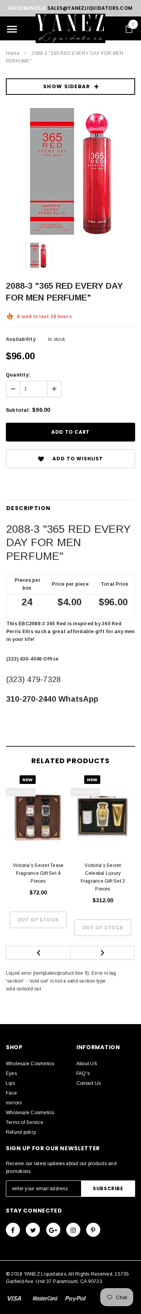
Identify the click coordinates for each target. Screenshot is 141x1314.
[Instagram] (73, 1230)
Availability (21, 339)
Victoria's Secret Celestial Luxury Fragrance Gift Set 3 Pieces (103, 877)
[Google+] (53, 1230)
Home (13, 53)
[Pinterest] (93, 1230)
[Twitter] (33, 1230)
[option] (70, 171)
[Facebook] (13, 1230)
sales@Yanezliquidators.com (89, 8)
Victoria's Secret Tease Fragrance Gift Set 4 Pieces (38, 873)
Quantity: (18, 375)
